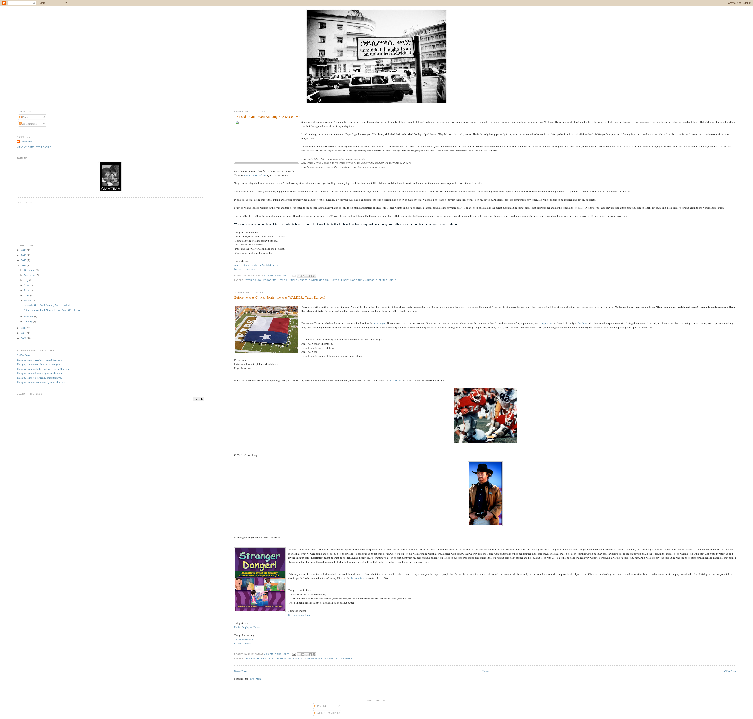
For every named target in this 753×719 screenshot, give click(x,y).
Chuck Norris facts (257, 658)
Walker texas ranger (338, 658)
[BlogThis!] (303, 276)
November (30, 270)
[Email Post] (293, 276)
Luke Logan (379, 323)
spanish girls (388, 280)
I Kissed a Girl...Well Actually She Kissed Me (267, 116)
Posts (25, 117)
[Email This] (299, 276)
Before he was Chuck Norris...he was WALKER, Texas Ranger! (279, 297)
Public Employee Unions (247, 627)
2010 (24, 328)
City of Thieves (242, 643)
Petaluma (583, 323)
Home (485, 671)
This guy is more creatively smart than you (39, 359)
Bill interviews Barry (299, 615)
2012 (24, 260)
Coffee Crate (23, 355)
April (27, 295)
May (27, 290)
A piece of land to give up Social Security (256, 265)
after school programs (260, 280)
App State (546, 323)
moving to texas (311, 658)
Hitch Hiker (394, 380)
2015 (24, 250)
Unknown (26, 141)
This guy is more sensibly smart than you (38, 364)
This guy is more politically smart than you (39, 377)
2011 (24, 265)
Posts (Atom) (255, 678)
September (30, 275)
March (28, 300)
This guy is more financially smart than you (40, 373)
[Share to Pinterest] (314, 276)
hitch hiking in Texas (285, 658)
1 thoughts (282, 276)
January (28, 321)
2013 (24, 255)
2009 (24, 333)
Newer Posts (240, 671)
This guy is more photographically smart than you (43, 368)
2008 (24, 338)
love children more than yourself (354, 280)
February (29, 316)
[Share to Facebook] (310, 276)
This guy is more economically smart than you (41, 382)
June (27, 285)
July (26, 280)
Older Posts (730, 671)
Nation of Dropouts (244, 269)
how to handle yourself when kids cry (304, 280)
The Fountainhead (244, 639)
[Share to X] (306, 276)
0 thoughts (282, 654)
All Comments (29, 123)
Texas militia (358, 578)
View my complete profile (34, 147)
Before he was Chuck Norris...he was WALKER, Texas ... (52, 310)
